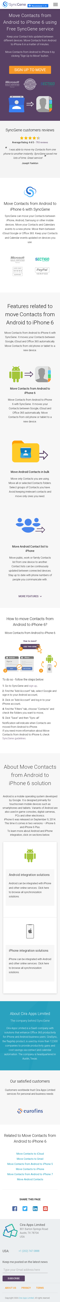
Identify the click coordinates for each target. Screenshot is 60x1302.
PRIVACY (26, 1288)
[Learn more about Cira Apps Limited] (10, 1237)
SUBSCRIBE (14, 1278)
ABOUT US (10, 1288)
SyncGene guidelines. (14, 738)
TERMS (40, 1288)
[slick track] (30, 1111)
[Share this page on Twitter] (25, 1208)
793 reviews (42, 142)
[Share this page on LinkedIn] (35, 1208)
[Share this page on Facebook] (14, 1208)
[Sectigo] (47, 84)
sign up (33, 685)
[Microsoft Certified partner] (12, 84)
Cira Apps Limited (26, 1298)
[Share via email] (45, 1208)
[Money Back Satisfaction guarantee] (30, 84)
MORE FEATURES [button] (29, 596)
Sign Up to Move (30, 70)
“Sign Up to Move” (30, 55)
